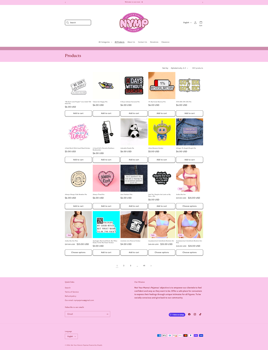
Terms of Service (72, 292)
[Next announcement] (202, 2)
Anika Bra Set (181, 194)
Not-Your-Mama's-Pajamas (79, 345)
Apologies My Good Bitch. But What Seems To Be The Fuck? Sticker (105, 241)
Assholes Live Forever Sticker (130, 241)
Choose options (190, 206)
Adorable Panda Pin (127, 148)
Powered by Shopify (95, 345)
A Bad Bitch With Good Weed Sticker (77, 148)
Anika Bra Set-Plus (71, 241)
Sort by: (165, 68)
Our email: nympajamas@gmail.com (79, 300)
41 (144, 266)
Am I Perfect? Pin (126, 194)
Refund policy (70, 296)
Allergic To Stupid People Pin (186, 148)
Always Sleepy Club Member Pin (76, 194)
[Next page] (151, 265)
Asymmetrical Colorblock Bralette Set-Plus (189, 241)
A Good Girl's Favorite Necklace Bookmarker (103, 149)
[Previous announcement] (65, 2)
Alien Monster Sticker (155, 148)
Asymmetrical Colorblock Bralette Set (161, 241)
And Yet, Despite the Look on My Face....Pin (159, 195)
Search (67, 288)
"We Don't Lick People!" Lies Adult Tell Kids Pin (78, 102)
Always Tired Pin (98, 194)
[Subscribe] (107, 314)
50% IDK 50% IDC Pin (183, 102)
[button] (78, 22)
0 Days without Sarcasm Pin (130, 102)
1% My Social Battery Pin (157, 102)
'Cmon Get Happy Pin (100, 102)
